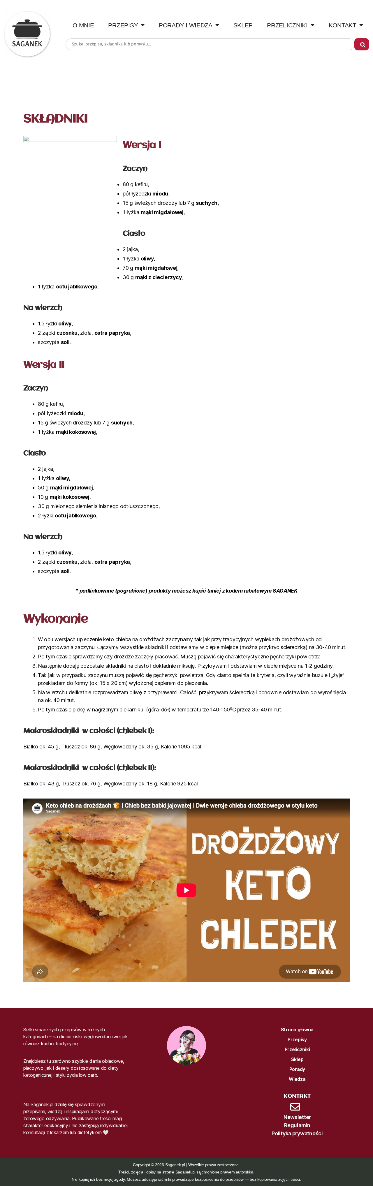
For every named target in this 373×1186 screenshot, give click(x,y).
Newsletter (297, 1117)
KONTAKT (342, 25)
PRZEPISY (123, 25)
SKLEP (243, 25)
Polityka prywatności (297, 1133)
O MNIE (83, 25)
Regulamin (297, 1125)
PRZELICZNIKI (287, 25)
